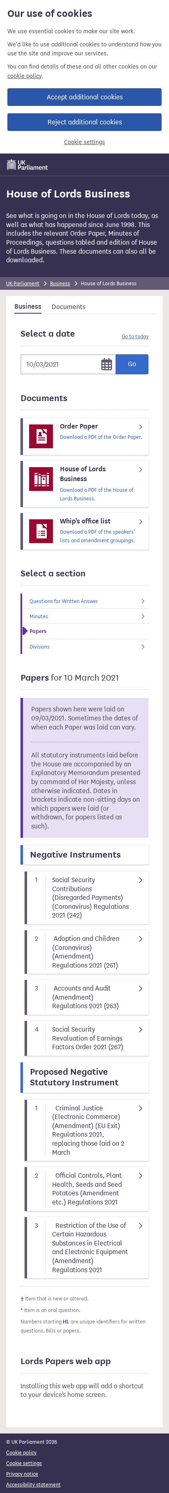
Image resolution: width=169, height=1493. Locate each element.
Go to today (135, 336)
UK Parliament (22, 283)
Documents (68, 307)
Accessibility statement (33, 1485)
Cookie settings (84, 142)
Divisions (40, 647)
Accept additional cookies (85, 97)
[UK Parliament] (27, 165)
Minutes (39, 616)
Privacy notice (22, 1474)
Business (60, 283)
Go (132, 364)
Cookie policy (21, 1452)
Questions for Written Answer (64, 601)
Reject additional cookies (85, 122)
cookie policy (24, 76)
